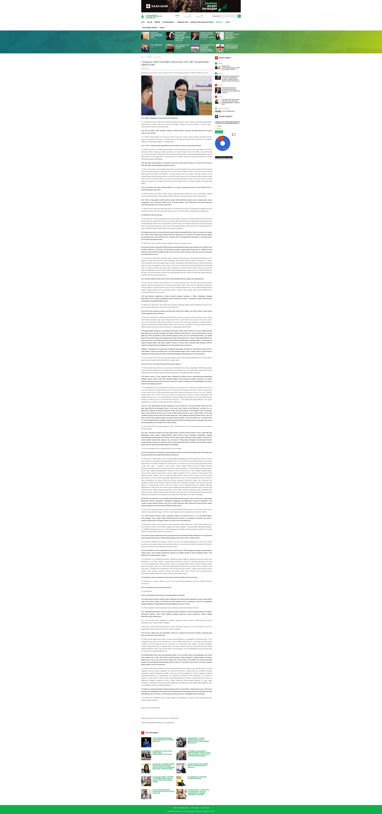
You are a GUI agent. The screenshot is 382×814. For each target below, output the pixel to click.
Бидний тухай (205, 808)
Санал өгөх (219, 132)
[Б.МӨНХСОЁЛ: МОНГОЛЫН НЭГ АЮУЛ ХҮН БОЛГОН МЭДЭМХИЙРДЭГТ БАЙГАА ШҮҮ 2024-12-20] (228, 31)
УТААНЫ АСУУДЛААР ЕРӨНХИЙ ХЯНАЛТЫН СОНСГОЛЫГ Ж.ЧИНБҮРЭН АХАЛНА (231, 90)
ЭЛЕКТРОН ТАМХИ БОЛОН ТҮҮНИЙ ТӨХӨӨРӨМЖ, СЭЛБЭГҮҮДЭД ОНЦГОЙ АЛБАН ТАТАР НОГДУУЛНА (231, 78)
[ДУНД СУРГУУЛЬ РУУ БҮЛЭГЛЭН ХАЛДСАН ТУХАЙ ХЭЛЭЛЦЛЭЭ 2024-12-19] (228, 43)
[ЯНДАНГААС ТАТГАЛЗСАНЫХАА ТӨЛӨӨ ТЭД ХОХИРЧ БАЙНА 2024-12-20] (153, 31)
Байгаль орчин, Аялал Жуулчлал (201, 22)
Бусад (162, 27)
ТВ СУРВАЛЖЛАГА (168, 22)
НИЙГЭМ (157, 22)
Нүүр (143, 22)
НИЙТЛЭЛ (219, 22)
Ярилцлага (157, 57)
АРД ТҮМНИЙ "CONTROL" (149, 27)
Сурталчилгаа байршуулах (181, 808)
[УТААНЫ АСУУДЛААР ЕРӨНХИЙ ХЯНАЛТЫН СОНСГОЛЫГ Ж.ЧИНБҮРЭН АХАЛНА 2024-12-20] (203, 31)
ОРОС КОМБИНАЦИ (228, 111)
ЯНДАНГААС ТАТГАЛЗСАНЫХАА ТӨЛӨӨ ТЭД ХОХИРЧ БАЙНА (231, 67)
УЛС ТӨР (149, 22)
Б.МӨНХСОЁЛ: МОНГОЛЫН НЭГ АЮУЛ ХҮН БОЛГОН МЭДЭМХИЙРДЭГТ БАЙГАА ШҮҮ (231, 102)
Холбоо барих (195, 808)
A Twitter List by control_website (224, 159)
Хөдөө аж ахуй (182, 22)
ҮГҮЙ (219, 128)
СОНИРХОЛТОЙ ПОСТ (223, 108)
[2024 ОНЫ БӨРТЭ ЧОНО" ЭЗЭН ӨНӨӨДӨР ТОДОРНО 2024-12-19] (178, 43)
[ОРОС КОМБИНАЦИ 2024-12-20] (153, 43)
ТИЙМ (219, 126)
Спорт (227, 22)
